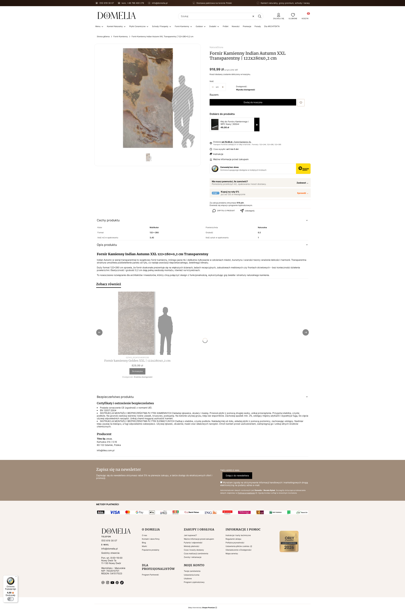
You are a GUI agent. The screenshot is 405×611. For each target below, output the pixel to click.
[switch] (10, 599)
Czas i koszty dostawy (194, 550)
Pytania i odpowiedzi (193, 542)
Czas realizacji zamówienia (196, 553)
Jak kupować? (190, 535)
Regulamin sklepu (233, 539)
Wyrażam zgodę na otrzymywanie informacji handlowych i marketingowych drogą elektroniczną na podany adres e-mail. (264, 483)
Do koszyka (137, 371)
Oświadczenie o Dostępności (238, 550)
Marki (144, 546)
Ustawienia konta (191, 575)
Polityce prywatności (246, 493)
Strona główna (103, 36)
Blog (144, 542)
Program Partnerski (150, 575)
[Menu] (16, 577)
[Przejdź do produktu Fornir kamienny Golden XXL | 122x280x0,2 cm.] (137, 323)
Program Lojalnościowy (194, 582)
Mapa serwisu (232, 553)
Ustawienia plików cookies (238, 546)
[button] (259, 16)
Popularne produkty (150, 550)
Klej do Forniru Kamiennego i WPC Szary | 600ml (235, 122)
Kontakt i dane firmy (151, 539)
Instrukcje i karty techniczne (238, 535)
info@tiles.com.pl (105, 450)
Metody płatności (191, 546)
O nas (144, 535)
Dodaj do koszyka (253, 102)
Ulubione (188, 578)
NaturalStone (216, 47)
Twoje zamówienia (192, 571)
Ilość (212, 81)
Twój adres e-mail (230, 470)
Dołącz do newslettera (237, 475)
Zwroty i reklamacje (192, 557)
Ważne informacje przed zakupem (231, 159)
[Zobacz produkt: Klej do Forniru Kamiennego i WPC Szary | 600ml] (215, 124)
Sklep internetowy (201, 607)
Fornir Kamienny (120, 36)
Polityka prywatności (235, 542)
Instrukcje (218, 154)
